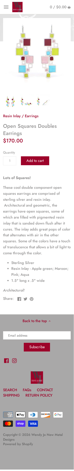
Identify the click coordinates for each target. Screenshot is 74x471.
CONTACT (45, 390)
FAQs (27, 390)
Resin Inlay (12, 116)
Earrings (32, 116)
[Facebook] (6, 360)
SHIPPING (12, 395)
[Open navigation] (6, 7)
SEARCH (10, 390)
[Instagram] (14, 360)
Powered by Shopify (18, 444)
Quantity (9, 152)
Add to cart (35, 160)
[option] (10, 101)
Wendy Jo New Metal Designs (33, 437)
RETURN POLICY (38, 395)
